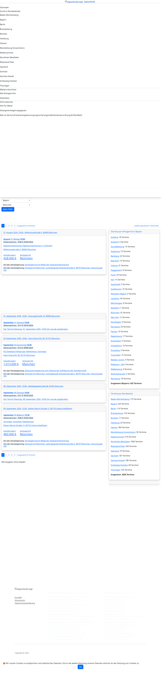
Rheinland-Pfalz (118, 446)
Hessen (114, 427)
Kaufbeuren (116, 289)
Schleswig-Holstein (119, 465)
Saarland (115, 451)
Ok (80, 667)
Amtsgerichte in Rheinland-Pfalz (118, 624)
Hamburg (115, 422)
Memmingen (116, 303)
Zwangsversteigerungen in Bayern (63, 599)
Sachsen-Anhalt (118, 460)
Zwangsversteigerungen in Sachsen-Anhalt (67, 633)
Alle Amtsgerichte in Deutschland (119, 592)
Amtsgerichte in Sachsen (115, 630)
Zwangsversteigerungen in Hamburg (64, 610)
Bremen (114, 418)
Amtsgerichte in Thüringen (116, 639)
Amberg (114, 237)
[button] (7, 209)
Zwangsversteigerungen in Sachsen (64, 630)
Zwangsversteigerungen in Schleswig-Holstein (69, 636)
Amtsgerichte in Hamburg (116, 610)
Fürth (113, 275)
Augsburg (115, 251)
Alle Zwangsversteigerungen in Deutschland (68, 592)
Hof (112, 279)
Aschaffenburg (117, 246)
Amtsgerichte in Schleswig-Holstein (120, 636)
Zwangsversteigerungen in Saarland (64, 627)
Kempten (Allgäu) (118, 293)
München (115, 312)
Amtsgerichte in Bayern (114, 599)
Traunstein (115, 355)
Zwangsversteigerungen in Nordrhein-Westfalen (70, 622)
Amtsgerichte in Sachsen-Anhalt (118, 633)
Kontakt (18, 597)
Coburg (114, 265)
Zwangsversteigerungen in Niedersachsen (67, 619)
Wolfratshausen (118, 374)
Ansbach (114, 242)
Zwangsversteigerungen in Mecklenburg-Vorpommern (72, 616)
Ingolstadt (115, 284)
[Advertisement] (72, 138)
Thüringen (115, 470)
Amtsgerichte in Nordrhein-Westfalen (121, 622)
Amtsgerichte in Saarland (115, 627)
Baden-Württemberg (120, 399)
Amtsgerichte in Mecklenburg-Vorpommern (124, 616)
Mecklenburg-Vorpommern (123, 432)
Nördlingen (116, 322)
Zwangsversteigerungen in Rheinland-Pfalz (67, 624)
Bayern (114, 404)
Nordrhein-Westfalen (120, 441)
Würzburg (115, 378)
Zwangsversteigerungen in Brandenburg (66, 605)
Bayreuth (115, 260)
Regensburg (116, 336)
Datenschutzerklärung (25, 603)
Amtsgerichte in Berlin (114, 602)
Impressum (20, 600)
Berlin (113, 408)
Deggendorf (116, 270)
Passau (114, 331)
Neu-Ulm (115, 317)
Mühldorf (115, 308)
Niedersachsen (117, 437)
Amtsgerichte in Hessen (115, 613)
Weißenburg (116, 369)
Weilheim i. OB (117, 364)
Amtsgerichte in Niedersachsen (118, 619)
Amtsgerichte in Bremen (115, 607)
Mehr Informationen (149, 663)
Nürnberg (115, 326)
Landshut (115, 298)
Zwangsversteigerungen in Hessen (63, 613)
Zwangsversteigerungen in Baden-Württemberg (69, 596)
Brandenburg (117, 413)
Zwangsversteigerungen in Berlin (63, 602)
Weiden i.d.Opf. (117, 359)
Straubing (115, 350)
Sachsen (114, 455)
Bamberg (115, 256)
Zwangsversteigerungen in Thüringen (65, 639)
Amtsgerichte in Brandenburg (117, 605)
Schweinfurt (116, 345)
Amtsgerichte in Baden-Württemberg (120, 596)
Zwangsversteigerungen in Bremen (64, 607)
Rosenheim (116, 341)
